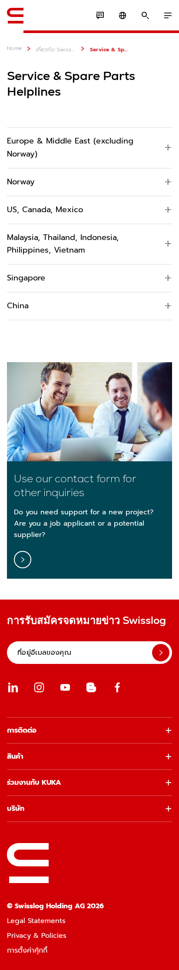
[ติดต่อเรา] (100, 15)
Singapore (26, 278)
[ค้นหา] (145, 15)
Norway (21, 182)
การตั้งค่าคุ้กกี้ (27, 950)
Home (14, 48)
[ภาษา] (122, 15)
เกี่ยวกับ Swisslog (56, 49)
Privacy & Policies (36, 935)
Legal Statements (36, 921)
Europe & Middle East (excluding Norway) (70, 147)
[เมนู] (167, 15)
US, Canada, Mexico (45, 209)
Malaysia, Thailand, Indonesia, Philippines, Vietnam (63, 244)
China (18, 306)
